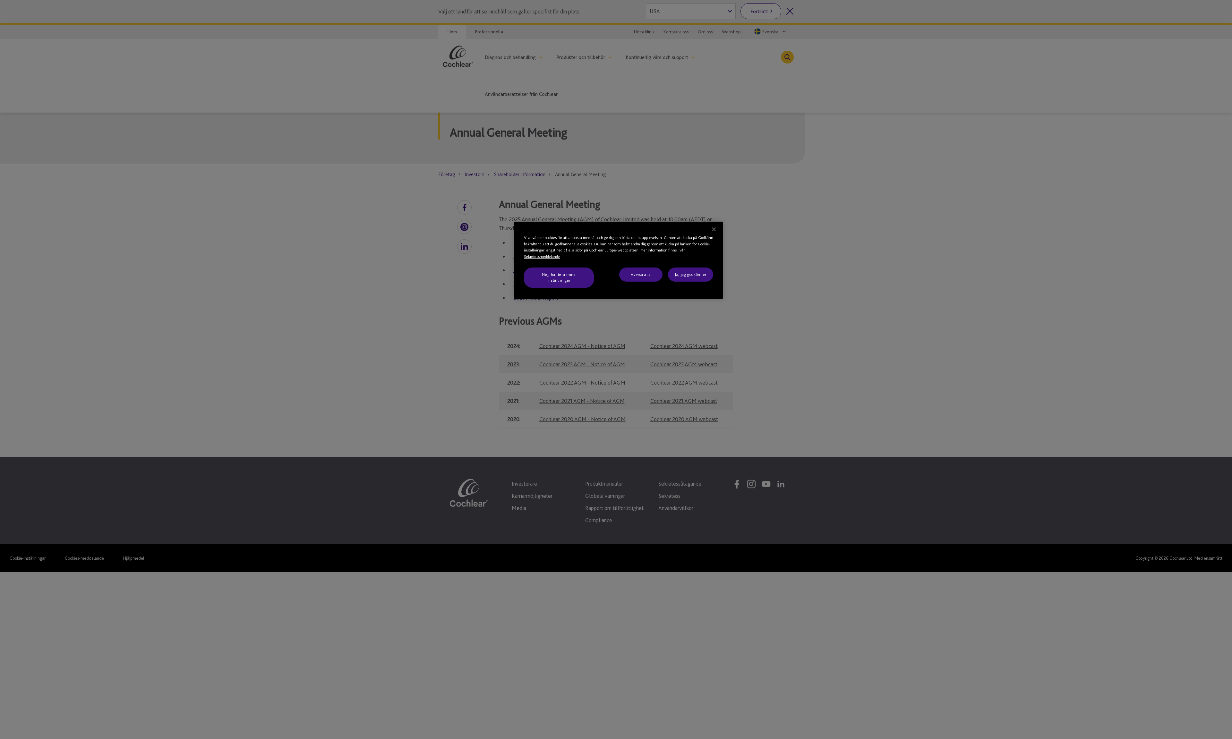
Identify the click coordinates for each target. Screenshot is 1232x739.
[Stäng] (714, 229)
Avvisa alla (641, 274)
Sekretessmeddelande (542, 256)
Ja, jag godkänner (690, 274)
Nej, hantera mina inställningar (559, 277)
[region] (618, 260)
